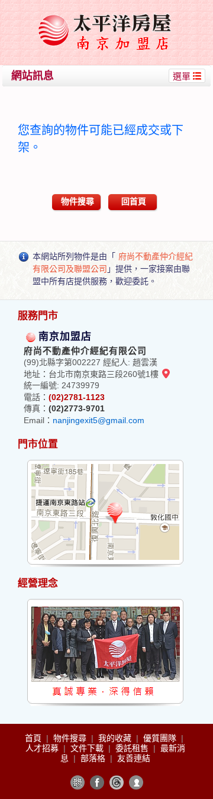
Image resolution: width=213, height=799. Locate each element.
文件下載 (88, 748)
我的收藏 (116, 738)
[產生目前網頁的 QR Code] (77, 782)
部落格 (94, 758)
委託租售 (133, 748)
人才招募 (43, 748)
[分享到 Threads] (116, 782)
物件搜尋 (77, 201)
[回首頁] (108, 14)
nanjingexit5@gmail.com (98, 420)
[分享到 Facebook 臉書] (97, 782)
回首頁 (133, 201)
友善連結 (133, 758)
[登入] (136, 782)
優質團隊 (161, 738)
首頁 (34, 738)
